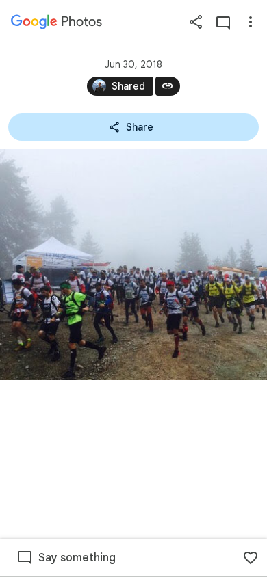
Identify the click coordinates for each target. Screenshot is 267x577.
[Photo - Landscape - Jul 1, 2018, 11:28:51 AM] (133, 264)
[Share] (195, 22)
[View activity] (223, 22)
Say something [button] (77, 558)
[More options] (250, 22)
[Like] (250, 557)
